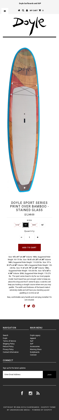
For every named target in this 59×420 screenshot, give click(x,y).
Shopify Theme (48, 407)
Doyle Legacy (35, 335)
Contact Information (11, 352)
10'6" (34, 225)
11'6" (17, 225)
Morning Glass (36, 349)
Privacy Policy (8, 349)
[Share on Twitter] (28, 307)
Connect (33, 355)
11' (25, 225)
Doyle (5, 338)
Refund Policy (8, 347)
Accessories (35, 347)
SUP (31, 344)
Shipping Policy (8, 344)
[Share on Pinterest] (33, 307)
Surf (31, 341)
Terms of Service (9, 341)
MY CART (36, 11)
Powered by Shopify (42, 410)
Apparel (33, 338)
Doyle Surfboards (30, 407)
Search (5, 335)
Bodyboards (35, 352)
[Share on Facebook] (24, 307)
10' (42, 225)
